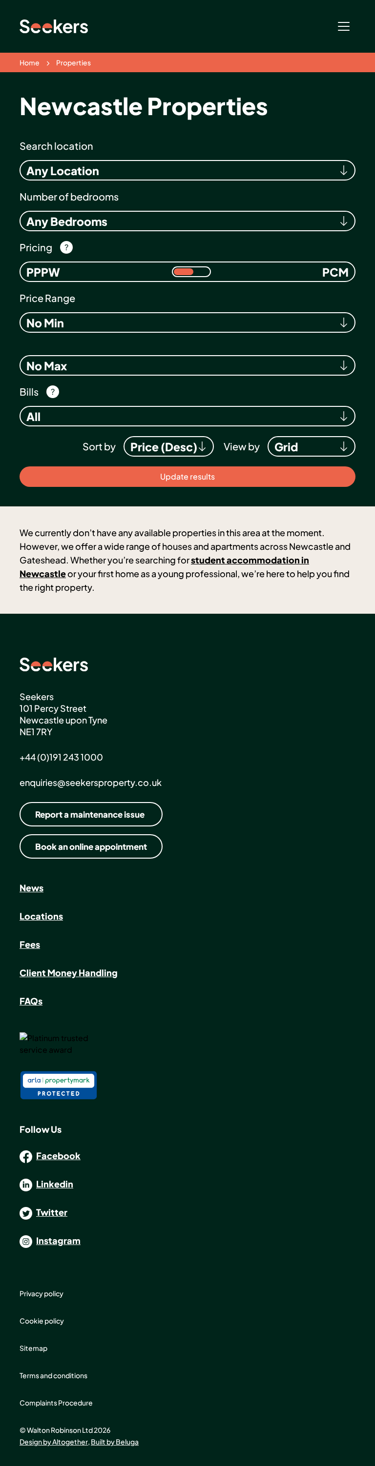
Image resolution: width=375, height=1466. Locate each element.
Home (30, 62)
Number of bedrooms (69, 196)
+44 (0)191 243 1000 (61, 757)
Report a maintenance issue (90, 814)
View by (242, 446)
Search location (56, 146)
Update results (187, 476)
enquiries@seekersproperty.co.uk (91, 782)
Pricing (36, 247)
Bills (29, 391)
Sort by (99, 446)
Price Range (47, 298)
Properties (73, 62)
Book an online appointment (91, 846)
